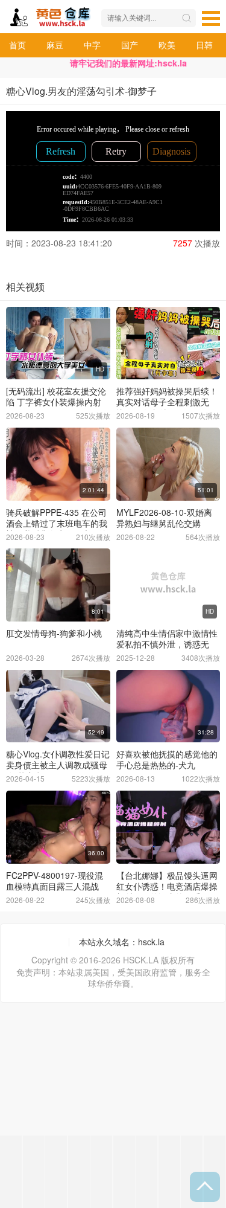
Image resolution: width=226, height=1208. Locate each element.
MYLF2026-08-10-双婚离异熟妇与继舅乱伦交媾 (164, 517)
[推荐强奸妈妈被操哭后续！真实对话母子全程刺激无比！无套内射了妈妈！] (168, 343)
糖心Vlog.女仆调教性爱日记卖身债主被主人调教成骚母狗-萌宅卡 (58, 765)
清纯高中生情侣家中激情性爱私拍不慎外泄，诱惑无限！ (167, 644)
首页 (17, 45)
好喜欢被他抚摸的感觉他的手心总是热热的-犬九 (167, 759)
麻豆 (54, 45)
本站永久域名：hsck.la (122, 942)
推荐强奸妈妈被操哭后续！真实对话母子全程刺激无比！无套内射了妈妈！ (167, 402)
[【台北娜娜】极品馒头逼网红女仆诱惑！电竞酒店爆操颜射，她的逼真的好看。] (168, 827)
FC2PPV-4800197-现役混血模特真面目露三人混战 (54, 880)
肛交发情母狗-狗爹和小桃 (54, 633)
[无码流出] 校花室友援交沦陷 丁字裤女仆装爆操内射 (56, 396)
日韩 (204, 45)
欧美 (167, 45)
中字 (92, 45)
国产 (129, 45)
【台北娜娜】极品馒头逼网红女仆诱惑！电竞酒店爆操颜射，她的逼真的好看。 (167, 886)
